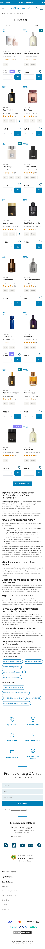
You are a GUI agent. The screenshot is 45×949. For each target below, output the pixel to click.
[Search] (37, 8)
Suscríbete (22, 804)
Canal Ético (5, 900)
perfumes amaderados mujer (13, 672)
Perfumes (10, 13)
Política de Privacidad (9, 895)
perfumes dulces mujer (33, 661)
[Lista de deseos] (19, 71)
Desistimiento (6, 909)
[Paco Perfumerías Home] (20, 8)
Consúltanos (18, 836)
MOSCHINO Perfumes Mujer (12, 698)
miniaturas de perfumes (11, 667)
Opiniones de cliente (24, 861)
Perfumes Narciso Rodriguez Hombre (16, 703)
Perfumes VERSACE (33, 698)
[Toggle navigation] (3, 8)
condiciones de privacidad (18, 810)
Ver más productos (22, 484)
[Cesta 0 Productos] (41, 8)
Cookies (4, 905)
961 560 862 (23, 828)
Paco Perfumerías (9, 872)
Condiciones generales (9, 891)
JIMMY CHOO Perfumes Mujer (13, 687)
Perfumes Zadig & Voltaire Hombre (15, 693)
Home (4, 13)
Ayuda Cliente (7, 877)
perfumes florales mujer (12, 677)
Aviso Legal (5, 886)
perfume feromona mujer (12, 661)
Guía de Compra (8, 882)
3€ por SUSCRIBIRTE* (22, 2)
